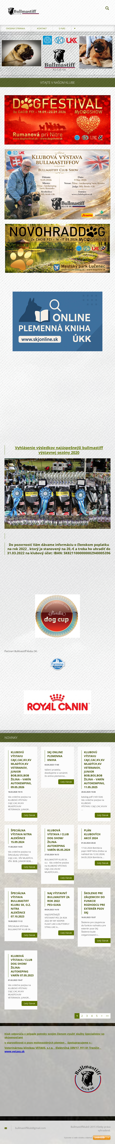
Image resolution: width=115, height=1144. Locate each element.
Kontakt (42, 28)
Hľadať (107, 8)
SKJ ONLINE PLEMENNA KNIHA (55, 756)
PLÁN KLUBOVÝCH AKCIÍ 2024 (92, 834)
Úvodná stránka (15, 28)
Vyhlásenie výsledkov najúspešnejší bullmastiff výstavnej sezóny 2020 (59, 450)
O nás (62, 28)
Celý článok (29, 815)
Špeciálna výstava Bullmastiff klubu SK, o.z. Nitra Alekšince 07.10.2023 (21, 904)
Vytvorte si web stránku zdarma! (78, 1138)
